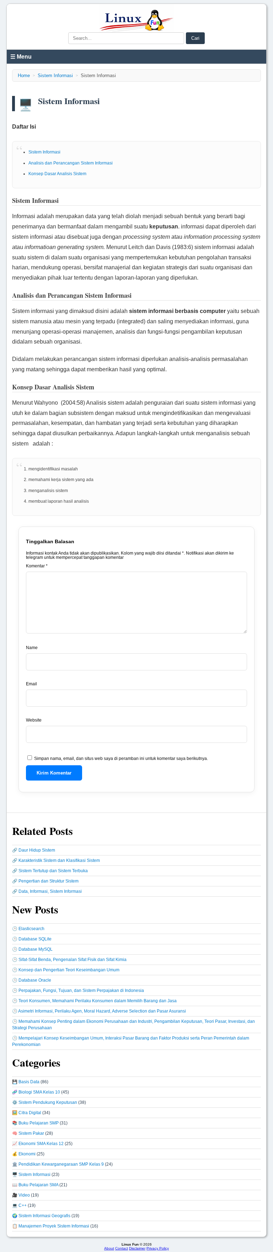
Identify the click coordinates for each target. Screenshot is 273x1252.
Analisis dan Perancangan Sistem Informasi (70, 163)
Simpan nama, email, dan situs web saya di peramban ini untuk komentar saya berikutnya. (121, 758)
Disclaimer (137, 1248)
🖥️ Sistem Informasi (31, 1174)
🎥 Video (21, 1195)
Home (24, 75)
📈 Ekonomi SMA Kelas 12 (38, 1143)
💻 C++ (19, 1205)
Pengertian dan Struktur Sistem (48, 881)
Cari (195, 38)
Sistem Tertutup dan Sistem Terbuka (53, 870)
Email (31, 683)
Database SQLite (35, 939)
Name (32, 647)
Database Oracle (34, 980)
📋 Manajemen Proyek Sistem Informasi (50, 1226)
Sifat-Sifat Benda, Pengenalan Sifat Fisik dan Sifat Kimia (72, 959)
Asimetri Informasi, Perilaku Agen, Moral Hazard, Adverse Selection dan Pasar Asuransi (102, 1011)
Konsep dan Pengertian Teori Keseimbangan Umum (68, 969)
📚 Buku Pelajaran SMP (35, 1123)
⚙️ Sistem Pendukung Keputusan (44, 1102)
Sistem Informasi (55, 75)
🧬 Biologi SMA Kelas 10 (36, 1092)
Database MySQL (35, 949)
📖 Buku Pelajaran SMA (35, 1184)
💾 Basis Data (25, 1081)
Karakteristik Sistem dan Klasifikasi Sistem (59, 860)
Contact (121, 1248)
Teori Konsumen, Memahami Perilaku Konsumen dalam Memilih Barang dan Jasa (97, 1000)
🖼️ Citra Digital (26, 1112)
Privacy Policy (157, 1248)
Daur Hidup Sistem (36, 850)
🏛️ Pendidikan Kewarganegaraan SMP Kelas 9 (58, 1164)
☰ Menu (21, 57)
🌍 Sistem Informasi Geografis (41, 1215)
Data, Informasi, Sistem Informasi (50, 891)
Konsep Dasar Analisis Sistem (57, 173)
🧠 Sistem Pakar (28, 1133)
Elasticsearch (31, 928)
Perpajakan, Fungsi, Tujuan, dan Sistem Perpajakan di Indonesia (81, 990)
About (109, 1248)
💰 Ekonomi (24, 1153)
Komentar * (37, 565)
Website (34, 720)
